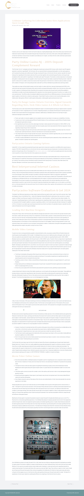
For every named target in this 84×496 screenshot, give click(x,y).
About (52, 5)
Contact (64, 5)
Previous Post (14, 484)
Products (58, 5)
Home (48, 5)
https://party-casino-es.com (41, 151)
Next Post (71, 484)
